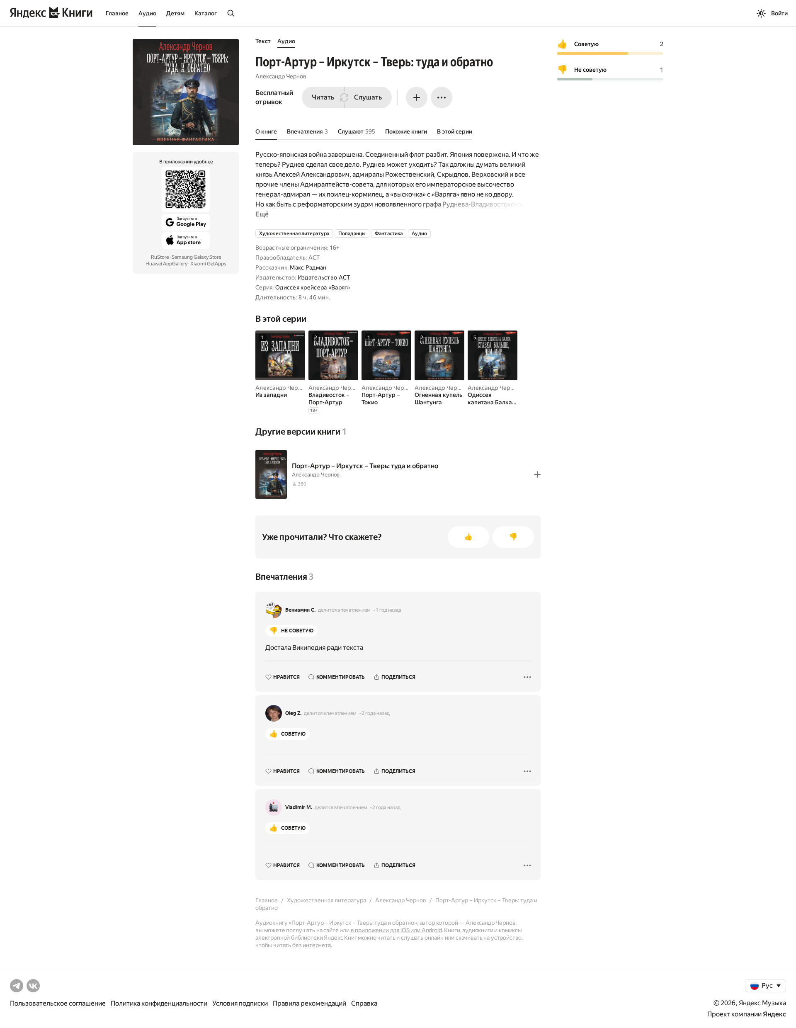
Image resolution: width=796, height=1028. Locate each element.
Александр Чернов (280, 76)
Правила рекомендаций (309, 1003)
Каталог (205, 13)
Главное (117, 13)
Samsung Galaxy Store (196, 257)
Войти (779, 13)
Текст (263, 41)
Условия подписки (240, 1003)
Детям (175, 13)
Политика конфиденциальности (159, 1003)
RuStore (160, 257)
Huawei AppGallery (166, 264)
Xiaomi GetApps (208, 264)
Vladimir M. (298, 807)
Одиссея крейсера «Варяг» (312, 287)
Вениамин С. (300, 610)
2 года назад (376, 713)
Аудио (147, 13)
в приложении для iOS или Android (396, 930)
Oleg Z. (293, 713)
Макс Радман (308, 267)
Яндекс (774, 1014)
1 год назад (388, 610)
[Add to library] (537, 474)
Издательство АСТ (324, 277)
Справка (364, 1003)
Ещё (262, 214)
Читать (323, 97)
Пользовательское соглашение (58, 1003)
